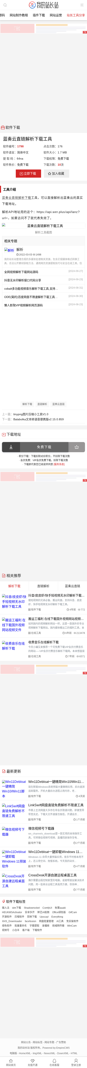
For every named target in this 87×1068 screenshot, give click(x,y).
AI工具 (60, 921)
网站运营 (56, 15)
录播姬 (45, 925)
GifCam (73, 912)
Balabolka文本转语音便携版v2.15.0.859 (38, 419)
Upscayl (44, 916)
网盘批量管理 (46, 921)
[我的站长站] (43, 9)
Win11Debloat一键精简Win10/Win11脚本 (56, 781)
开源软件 (7, 916)
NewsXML (49, 1053)
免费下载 (44, 447)
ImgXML (37, 1053)
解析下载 (24, 197)
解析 (19, 250)
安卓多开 (30, 912)
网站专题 (49, 1042)
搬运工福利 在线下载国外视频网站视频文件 (56, 618)
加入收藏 (58, 173)
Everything (57, 916)
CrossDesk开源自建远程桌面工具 (52, 875)
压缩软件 (19, 916)
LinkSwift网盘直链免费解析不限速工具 (56, 805)
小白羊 (15, 930)
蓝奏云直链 (10, 197)
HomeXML (25, 1053)
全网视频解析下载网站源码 (21, 272)
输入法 (5, 907)
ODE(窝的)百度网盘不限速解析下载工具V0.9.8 (31, 297)
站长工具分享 (76, 15)
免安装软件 (72, 921)
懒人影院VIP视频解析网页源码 (23, 305)
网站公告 (26, 1042)
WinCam (72, 925)
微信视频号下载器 (41, 828)
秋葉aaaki (60, 907)
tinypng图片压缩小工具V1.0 (30, 414)
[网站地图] (82, 5)
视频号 (5, 930)
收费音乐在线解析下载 (43, 642)
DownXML (63, 1053)
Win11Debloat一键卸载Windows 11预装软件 (56, 852)
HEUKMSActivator (12, 912)
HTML (74, 1053)
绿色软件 (7, 925)
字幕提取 (34, 925)
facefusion (30, 921)
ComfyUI (47, 907)
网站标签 (37, 1042)
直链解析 (42, 404)
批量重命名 (21, 925)
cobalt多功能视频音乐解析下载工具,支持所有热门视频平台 (31, 288)
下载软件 (37, 930)
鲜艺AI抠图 (43, 912)
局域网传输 (58, 925)
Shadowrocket (32, 907)
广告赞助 (61, 1042)
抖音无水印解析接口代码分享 (22, 280)
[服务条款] (59, 464)
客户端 (26, 930)
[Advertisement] (43, 78)
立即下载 (30, 173)
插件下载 (39, 15)
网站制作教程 (19, 15)
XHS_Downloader (12, 921)
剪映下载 (32, 916)
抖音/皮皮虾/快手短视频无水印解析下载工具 (56, 595)
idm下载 (16, 907)
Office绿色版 (59, 912)
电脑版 (13, 1053)
